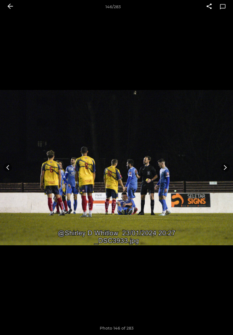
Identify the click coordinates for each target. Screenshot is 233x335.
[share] (209, 7)
